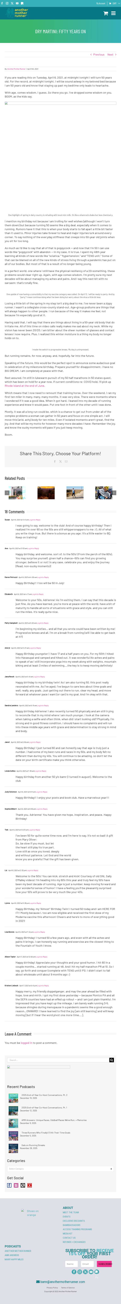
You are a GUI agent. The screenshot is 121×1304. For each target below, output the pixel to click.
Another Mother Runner (16, 69)
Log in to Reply (34, 520)
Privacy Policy (52, 1287)
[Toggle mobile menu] (113, 13)
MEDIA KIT (67, 1233)
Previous (98, 54)
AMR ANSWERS (12, 1255)
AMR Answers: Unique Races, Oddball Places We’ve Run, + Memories (54, 1120)
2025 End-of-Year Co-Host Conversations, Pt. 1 (44, 1107)
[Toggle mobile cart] (105, 13)
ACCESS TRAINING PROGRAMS (77, 1229)
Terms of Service (68, 1287)
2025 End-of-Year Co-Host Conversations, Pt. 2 (44, 1095)
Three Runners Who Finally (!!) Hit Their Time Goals (46, 1132)
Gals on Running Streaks (33, 1145)
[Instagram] (16, 1185)
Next (110, 54)
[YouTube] (29, 1185)
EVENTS (66, 1216)
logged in (26, 1042)
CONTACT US (69, 1237)
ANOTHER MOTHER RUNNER (18, 1251)
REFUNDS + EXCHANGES (74, 1242)
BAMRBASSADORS (71, 1225)
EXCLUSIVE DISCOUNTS (74, 1221)
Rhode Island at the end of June (24, 385)
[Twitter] (23, 1185)
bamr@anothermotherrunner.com (62, 1282)
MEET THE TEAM (71, 1212)
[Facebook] (9, 1185)
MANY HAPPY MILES (14, 1259)
